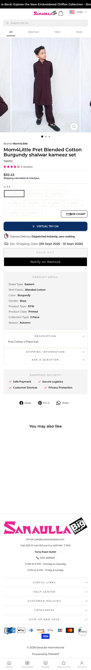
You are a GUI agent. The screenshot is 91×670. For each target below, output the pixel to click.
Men (58, 32)
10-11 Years (14, 203)
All (11, 32)
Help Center (44, 592)
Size (7, 187)
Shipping (9, 178)
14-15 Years (35, 193)
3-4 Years (13, 212)
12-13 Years (56, 193)
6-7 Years (53, 203)
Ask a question (45, 360)
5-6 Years (73, 203)
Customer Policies (44, 601)
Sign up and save (44, 619)
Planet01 (53, 654)
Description (45, 336)
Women (33, 32)
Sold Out (45, 252)
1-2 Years (32, 212)
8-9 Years (34, 203)
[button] (12, 166)
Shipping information (45, 352)
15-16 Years (14, 193)
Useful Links (44, 582)
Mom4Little (20, 143)
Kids (79, 32)
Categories (44, 610)
